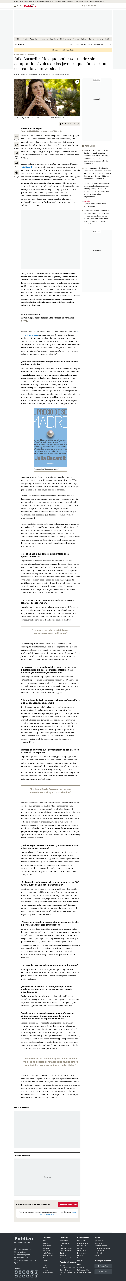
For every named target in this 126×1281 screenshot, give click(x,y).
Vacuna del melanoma (82, 1)
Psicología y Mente (66, 1248)
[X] (28, 1272)
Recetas (70, 44)
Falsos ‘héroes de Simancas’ (97, 1)
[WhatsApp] (32, 1275)
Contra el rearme (65, 1270)
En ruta (62, 1253)
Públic (45, 1265)
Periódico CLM (82, 1245)
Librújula (80, 1255)
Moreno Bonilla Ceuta (30, 1)
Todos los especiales (66, 1275)
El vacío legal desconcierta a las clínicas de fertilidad (47, 317)
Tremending (33, 39)
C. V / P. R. (24, 321)
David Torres (91, 206)
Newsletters (21, 1252)
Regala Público (22, 1257)
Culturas (84, 39)
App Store (104, 1271)
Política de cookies (83, 1270)
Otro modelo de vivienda (67, 1267)
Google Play (104, 1266)
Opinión (25, 39)
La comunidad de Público (26, 1260)
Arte (102, 44)
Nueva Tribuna (82, 1250)
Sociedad (46, 1248)
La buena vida (64, 1243)
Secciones (46, 1238)
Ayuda (18, 1263)
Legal (79, 1264)
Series (108, 44)
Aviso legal (80, 1267)
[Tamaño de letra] (16, 163)
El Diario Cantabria (83, 1243)
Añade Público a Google (70, 124)
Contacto (97, 1255)
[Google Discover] (20, 1272)
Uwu (61, 1245)
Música (83, 44)
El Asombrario (81, 1253)
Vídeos (45, 1268)
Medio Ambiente (65, 39)
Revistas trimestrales (68, 1262)
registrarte (50, 1214)
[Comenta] (16, 144)
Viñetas (45, 1270)
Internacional (44, 39)
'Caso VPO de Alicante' (60, 1)
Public (107, 39)
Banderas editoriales (103, 1248)
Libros (77, 44)
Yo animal (63, 1255)
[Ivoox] (36, 1275)
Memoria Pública (48, 1255)
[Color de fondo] (16, 172)
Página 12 (80, 1260)
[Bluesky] (32, 1272)
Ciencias (91, 39)
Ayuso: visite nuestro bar (95, 203)
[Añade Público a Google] (16, 1272)
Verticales (64, 1238)
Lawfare (62, 1265)
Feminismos (54, 39)
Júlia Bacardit (27, 167)
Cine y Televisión (94, 44)
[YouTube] (16, 1275)
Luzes (79, 1258)
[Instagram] (36, 1272)
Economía (100, 39)
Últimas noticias (48, 1272)
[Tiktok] (20, 1275)
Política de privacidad (84, 1272)
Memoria (76, 39)
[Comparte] (16, 136)
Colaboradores (83, 1238)
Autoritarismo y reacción (67, 1272)
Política (18, 39)
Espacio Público (82, 1241)
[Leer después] (16, 153)
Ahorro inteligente (65, 1250)
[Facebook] (24, 1272)
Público (23, 1238)
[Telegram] (24, 1275)
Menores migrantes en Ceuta (45, 1)
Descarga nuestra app (102, 1261)
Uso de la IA (100, 1253)
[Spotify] (28, 1275)
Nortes (79, 1248)
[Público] (30, 6)
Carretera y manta (65, 1258)
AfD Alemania (71, 1)
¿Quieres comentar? (68, 1205)
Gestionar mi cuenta (23, 1249)
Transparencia (99, 1243)
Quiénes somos (99, 1241)
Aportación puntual (23, 1255)
